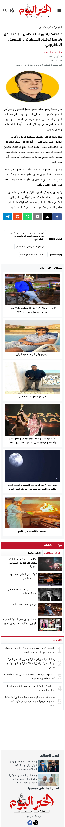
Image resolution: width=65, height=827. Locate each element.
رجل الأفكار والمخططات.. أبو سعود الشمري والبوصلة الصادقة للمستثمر (30, 688)
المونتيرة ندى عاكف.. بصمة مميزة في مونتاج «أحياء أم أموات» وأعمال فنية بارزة (29, 677)
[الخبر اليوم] (32, 803)
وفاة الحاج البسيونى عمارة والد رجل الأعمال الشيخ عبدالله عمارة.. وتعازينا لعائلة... (22, 779)
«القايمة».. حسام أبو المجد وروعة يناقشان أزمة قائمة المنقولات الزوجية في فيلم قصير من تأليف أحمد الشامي (30, 701)
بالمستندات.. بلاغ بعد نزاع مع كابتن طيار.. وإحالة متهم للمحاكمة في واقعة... (23, 765)
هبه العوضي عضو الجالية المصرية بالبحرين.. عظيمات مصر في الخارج (20, 621)
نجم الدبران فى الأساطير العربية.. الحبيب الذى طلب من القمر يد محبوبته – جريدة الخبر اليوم (32, 487)
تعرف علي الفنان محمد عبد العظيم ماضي (23, 576)
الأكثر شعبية (34, 553)
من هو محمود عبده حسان (32, 396)
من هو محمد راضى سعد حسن (30, 246)
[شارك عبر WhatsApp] (27, 217)
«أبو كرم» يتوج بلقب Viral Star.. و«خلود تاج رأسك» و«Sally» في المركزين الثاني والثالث (32, 441)
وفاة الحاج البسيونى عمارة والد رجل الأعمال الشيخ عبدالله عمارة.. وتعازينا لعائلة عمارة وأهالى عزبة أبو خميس (31, 663)
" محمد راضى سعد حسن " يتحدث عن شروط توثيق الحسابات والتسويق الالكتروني (27, 236)
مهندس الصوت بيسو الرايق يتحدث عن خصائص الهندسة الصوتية (23, 563)
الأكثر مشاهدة (52, 553)
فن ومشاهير (45, 27)
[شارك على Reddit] (18, 217)
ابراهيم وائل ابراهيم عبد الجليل (32, 354)
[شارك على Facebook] (57, 217)
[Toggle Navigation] (60, 11)
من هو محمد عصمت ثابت (24, 604)
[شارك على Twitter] (47, 217)
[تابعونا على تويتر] (35, 822)
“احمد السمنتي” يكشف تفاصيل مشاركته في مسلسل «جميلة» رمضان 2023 (32, 310)
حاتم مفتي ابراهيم (53, 52)
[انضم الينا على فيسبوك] (30, 822)
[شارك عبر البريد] (37, 217)
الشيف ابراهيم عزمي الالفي (33, 531)
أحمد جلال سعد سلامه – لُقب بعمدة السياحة (22, 591)
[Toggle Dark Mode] (12, 11)
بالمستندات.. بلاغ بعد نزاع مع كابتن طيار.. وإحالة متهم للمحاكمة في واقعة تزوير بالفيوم (30, 650)
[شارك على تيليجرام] (8, 217)
